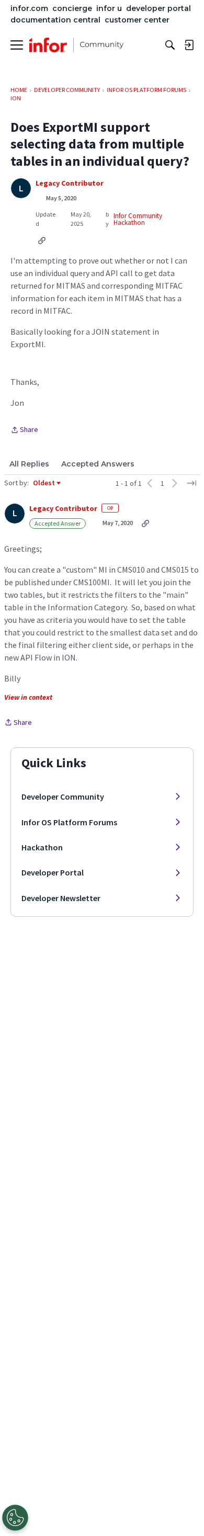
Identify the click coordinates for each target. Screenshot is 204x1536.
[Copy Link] (42, 240)
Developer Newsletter (60, 898)
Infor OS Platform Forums (69, 822)
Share (24, 430)
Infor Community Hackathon (138, 219)
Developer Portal (52, 872)
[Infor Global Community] (76, 45)
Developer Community (62, 796)
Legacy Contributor (70, 183)
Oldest (44, 483)
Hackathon (42, 847)
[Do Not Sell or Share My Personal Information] (15, 1518)
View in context (28, 697)
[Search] (170, 44)
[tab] (29, 463)
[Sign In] (188, 44)
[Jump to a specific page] (191, 483)
